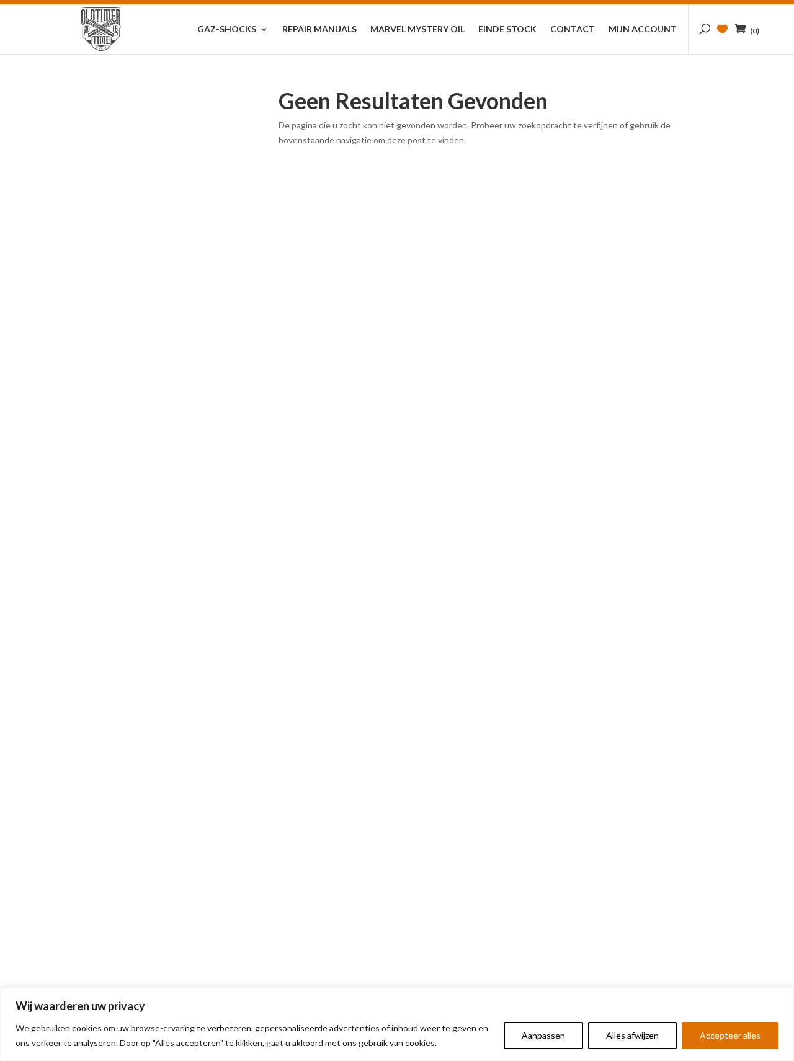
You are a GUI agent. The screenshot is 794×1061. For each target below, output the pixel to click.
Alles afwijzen (632, 1035)
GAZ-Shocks (226, 29)
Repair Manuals (319, 29)
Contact (572, 29)
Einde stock (507, 29)
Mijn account (643, 29)
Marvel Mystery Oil (417, 29)
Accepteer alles (730, 1035)
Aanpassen (543, 1035)
